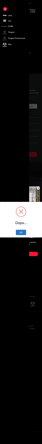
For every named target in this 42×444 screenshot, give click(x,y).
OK (21, 232)
